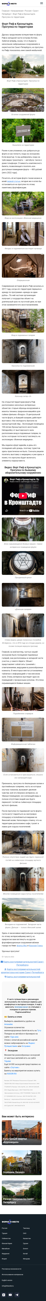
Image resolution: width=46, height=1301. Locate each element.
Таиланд (26, 1228)
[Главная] (8, 4)
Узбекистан (6, 1238)
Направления (17, 11)
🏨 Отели (9, 1279)
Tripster (7, 1061)
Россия (28, 11)
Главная (5, 11)
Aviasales (8, 1024)
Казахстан (27, 1238)
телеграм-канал (21, 1007)
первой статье (13, 181)
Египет (25, 1249)
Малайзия (6, 1249)
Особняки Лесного (13, 1172)
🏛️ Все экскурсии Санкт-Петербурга (21, 1273)
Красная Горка (36, 945)
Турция (4, 1233)
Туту (39, 1030)
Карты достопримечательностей (23, 976)
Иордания (5, 1254)
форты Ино (22, 945)
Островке (26, 1046)
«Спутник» (14, 1067)
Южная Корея (7, 1243)
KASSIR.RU (12, 1074)
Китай (25, 1254)
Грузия (25, 1243)
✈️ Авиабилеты (12, 1286)
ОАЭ (24, 1233)
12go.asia (14, 1037)
